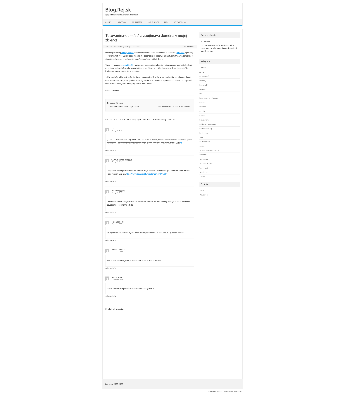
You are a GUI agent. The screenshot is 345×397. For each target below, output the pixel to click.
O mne (108, 22)
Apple (201, 72)
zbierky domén (127, 53)
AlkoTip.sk (205, 41)
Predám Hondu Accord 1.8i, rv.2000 (123, 107)
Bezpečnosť (204, 76)
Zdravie (202, 176)
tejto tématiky (128, 65)
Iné (200, 94)
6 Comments (189, 47)
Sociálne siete (204, 142)
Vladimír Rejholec (121, 47)
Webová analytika (206, 163)
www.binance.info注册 (121, 160)
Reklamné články (205, 129)
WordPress (203, 172)
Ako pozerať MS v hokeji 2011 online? (175, 107)
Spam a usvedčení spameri (209, 150)
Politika (202, 115)
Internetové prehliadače (208, 98)
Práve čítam (204, 120)
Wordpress (238, 391)
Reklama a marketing (207, 124)
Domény (116, 90)
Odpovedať (110, 150)
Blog (166, 22)
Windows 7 (203, 168)
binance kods (117, 222)
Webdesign (203, 159)
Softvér (202, 146)
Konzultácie (137, 22)
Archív (201, 190)
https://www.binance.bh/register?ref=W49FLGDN (146, 174)
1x (112, 128)
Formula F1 (203, 85)
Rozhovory (203, 133)
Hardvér (202, 89)
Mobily (202, 111)
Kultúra (202, 102)
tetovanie (180, 53)
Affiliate (202, 68)
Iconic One (212, 391)
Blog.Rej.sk (118, 9)
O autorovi (203, 195)
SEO (201, 137)
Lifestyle (202, 107)
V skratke (203, 155)
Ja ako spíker (153, 22)
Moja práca (121, 22)
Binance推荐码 (118, 191)
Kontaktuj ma (180, 22)
